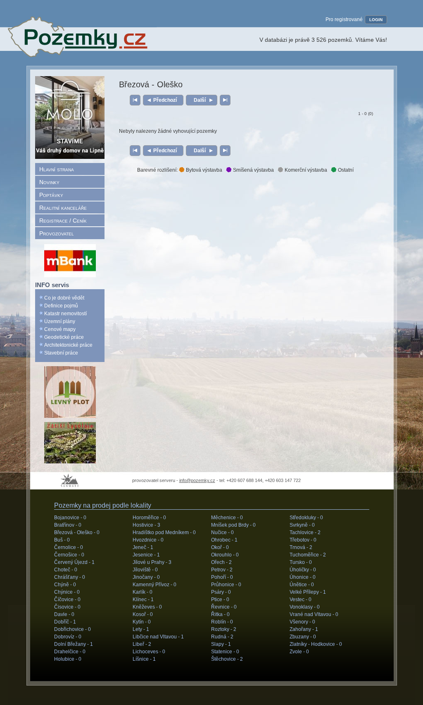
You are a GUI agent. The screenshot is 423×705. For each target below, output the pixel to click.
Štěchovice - (227, 659)
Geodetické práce (64, 337)
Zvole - (299, 652)
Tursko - (301, 562)
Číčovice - (67, 599)
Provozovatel (56, 233)
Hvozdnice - (148, 540)
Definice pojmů (61, 306)
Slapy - (221, 644)
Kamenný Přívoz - (154, 585)
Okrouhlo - (225, 555)
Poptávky (51, 195)
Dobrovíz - (67, 637)
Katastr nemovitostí (65, 314)
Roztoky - (223, 629)
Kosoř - (143, 614)
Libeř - (142, 644)
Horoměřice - (149, 517)
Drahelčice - (70, 652)
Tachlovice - (305, 532)
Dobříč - (65, 622)
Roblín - (222, 622)
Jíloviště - (145, 570)
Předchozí (165, 100)
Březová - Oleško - (77, 532)
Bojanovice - (70, 517)
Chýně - (65, 585)
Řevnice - (224, 607)
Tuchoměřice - (308, 555)
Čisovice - (67, 607)
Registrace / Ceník (63, 220)
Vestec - (300, 599)
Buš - (62, 540)
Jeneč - (143, 547)
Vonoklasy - (305, 607)
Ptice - (220, 599)
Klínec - (143, 599)
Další (199, 100)
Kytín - (142, 622)
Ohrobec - (224, 540)
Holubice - (67, 659)
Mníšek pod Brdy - (233, 525)
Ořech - (221, 562)
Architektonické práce (68, 345)
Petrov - (222, 570)
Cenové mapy (60, 329)
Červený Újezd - (74, 562)
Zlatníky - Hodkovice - (316, 644)
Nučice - (222, 532)
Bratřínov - (67, 525)
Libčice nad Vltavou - (158, 637)
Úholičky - (303, 570)
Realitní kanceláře (63, 207)
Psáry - (221, 592)
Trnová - (301, 547)
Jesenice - (146, 555)
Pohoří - (222, 577)
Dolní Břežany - (73, 644)
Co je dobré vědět (64, 298)
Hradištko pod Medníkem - (164, 532)
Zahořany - (304, 629)
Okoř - (220, 547)
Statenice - (225, 652)
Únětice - (302, 585)
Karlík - (142, 592)
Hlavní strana (56, 169)
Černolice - (68, 547)
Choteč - (65, 570)
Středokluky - (306, 517)
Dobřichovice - (72, 629)
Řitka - (220, 614)
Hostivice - (146, 525)
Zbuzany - (303, 637)
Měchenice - (227, 517)
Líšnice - (144, 659)
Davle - (64, 614)
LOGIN (376, 19)
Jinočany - (146, 577)
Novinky (49, 182)
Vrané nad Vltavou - (314, 614)
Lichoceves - (149, 652)
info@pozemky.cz (197, 480)
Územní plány (59, 321)
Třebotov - (303, 540)
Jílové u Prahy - (152, 562)
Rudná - (222, 637)
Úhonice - (303, 577)
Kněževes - (147, 607)
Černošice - (69, 555)
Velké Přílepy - (308, 592)
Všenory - (302, 622)
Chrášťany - (69, 577)
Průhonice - (226, 585)
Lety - (141, 629)
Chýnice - (67, 592)
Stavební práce (61, 353)
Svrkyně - (302, 525)
